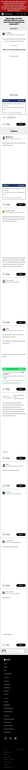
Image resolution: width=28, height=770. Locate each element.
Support (6, 702)
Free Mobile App (8, 708)
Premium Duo (7, 722)
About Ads (6, 759)
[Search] (18, 14)
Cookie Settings (7, 757)
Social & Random (11, 117)
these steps (17, 9)
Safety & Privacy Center (8, 752)
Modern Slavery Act (7, 762)
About (5, 667)
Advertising (7, 687)
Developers (7, 684)
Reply (21, 124)
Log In (21, 14)
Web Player (7, 705)
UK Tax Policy (6, 764)
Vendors (6, 694)
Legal (5, 749)
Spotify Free (7, 732)
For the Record (8, 673)
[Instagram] (5, 738)
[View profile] (3, 34)
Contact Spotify (8, 711)
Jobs (5, 670)
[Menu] (25, 14)
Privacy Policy (6, 754)
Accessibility (11, 759)
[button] (25, 34)
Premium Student (8, 729)
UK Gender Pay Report (8, 767)
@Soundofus (16, 334)
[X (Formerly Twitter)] (10, 738)
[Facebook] (15, 738)
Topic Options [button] (13, 28)
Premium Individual (9, 719)
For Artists (6, 681)
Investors (6, 691)
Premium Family (8, 725)
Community (8, 14)
